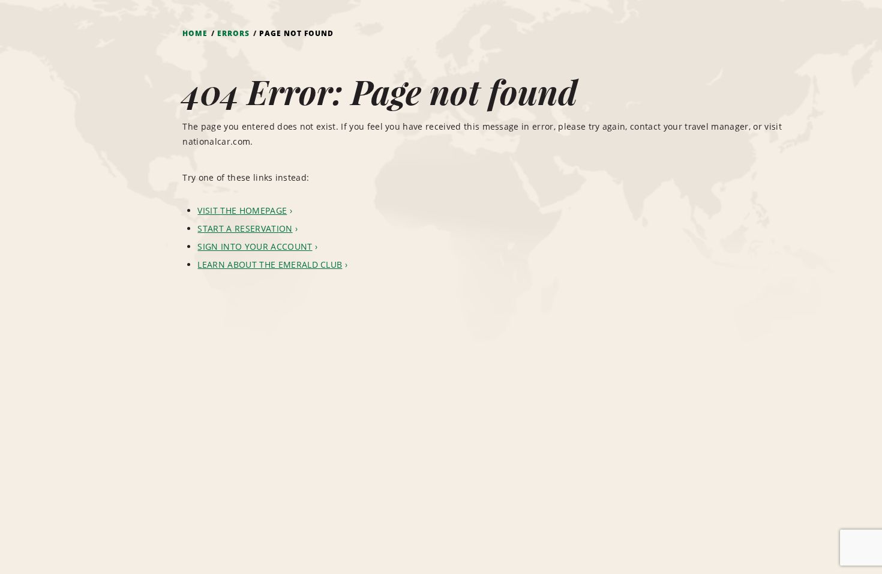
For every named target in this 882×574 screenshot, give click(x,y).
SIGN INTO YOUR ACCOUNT (254, 246)
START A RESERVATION (244, 228)
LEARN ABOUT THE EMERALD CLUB (269, 264)
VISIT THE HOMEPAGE (242, 210)
